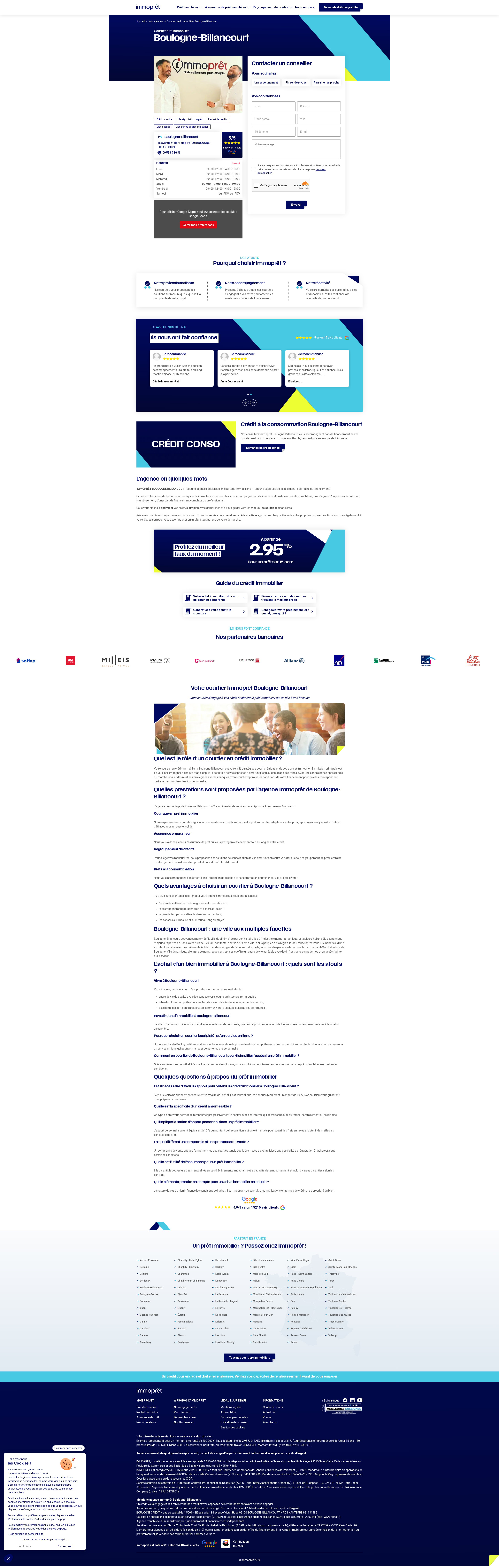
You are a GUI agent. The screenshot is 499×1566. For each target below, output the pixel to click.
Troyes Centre (336, 1321)
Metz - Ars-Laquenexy (265, 1287)
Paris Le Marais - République (306, 1287)
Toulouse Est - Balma (339, 1308)
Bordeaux (145, 1280)
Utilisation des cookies (234, 1422)
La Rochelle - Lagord (226, 1301)
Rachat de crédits (147, 1412)
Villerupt (332, 1335)
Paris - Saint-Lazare (301, 1274)
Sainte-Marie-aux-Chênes (342, 1267)
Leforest (220, 1321)
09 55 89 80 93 (171, 152)
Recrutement (182, 1412)
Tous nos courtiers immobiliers (249, 1357)
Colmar (181, 1287)
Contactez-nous (273, 1407)
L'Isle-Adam (222, 1274)
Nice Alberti (259, 1335)
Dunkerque (183, 1301)
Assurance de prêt (147, 1417)
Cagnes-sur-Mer (149, 1315)
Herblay (219, 1267)
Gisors (181, 1335)
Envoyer (296, 204)
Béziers (144, 1274)
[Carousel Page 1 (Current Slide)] (248, 394)
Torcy (331, 1280)
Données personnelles (234, 1417)
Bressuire (145, 1301)
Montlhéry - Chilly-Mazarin (267, 1294)
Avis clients (270, 1422)
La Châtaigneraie (224, 1287)
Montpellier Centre (263, 1301)
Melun (256, 1280)
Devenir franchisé (185, 1417)
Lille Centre (259, 1267)
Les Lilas (220, 1335)
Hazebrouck (221, 1260)
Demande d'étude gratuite (341, 7)
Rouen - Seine (298, 1335)
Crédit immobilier (146, 1407)
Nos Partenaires (184, 1422)
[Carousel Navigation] (249, 402)
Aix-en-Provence (149, 1260)
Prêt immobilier (187, 7)
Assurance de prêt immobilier (225, 7)
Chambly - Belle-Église (190, 1260)
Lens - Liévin (222, 1328)
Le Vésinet (221, 1315)
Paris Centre (297, 1280)
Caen (143, 1308)
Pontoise (295, 1321)
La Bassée (221, 1280)
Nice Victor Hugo (300, 1260)
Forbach (182, 1328)
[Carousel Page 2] (251, 394)
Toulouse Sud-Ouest (339, 1315)
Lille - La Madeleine (263, 1260)
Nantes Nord (259, 1328)
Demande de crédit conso (263, 447)
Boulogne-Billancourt (151, 1287)
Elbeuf (181, 1308)
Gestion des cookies (233, 1427)
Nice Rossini (260, 1342)
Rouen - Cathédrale (301, 1328)
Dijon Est (182, 1294)
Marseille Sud (260, 1274)
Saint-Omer (334, 1260)
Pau (293, 1301)
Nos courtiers (304, 7)
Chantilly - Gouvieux (188, 1267)
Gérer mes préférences (198, 225)
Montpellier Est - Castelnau (267, 1308)
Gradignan (183, 1342)
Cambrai (144, 1328)
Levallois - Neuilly (224, 1342)
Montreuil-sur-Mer (263, 1315)
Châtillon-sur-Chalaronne (191, 1280)
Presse (267, 1417)
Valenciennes (335, 1328)
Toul (330, 1287)
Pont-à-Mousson (300, 1315)
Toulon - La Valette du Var (342, 1294)
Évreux (181, 1315)
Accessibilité (228, 1412)
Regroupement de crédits (270, 7)
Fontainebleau (185, 1321)
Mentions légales (231, 1407)
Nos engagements (185, 1407)
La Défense (221, 1294)
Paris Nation (297, 1294)
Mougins (257, 1321)
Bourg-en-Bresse (149, 1294)
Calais (143, 1321)
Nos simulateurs (146, 1422)
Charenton (183, 1274)
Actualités (269, 1412)
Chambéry (145, 1342)
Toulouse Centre (337, 1301)
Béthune (144, 1267)
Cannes (144, 1335)
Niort (293, 1267)
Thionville (333, 1274)
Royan (294, 1342)
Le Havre (220, 1308)
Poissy (294, 1308)
